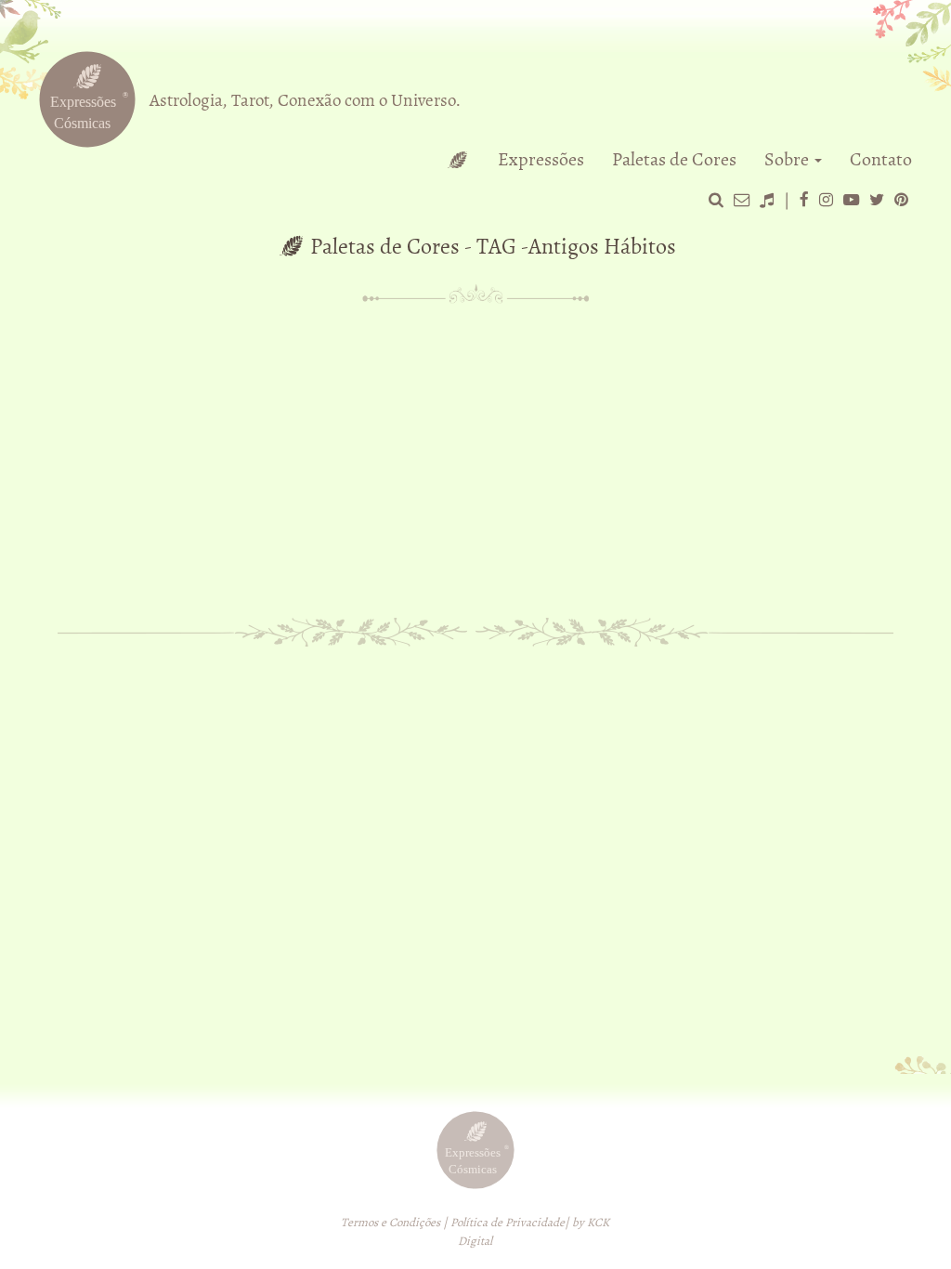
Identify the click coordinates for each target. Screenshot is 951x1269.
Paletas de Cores (674, 159)
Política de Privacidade (507, 1222)
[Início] (457, 160)
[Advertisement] (475, 453)
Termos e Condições (390, 1222)
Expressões (541, 159)
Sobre (788, 159)
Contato (881, 159)
